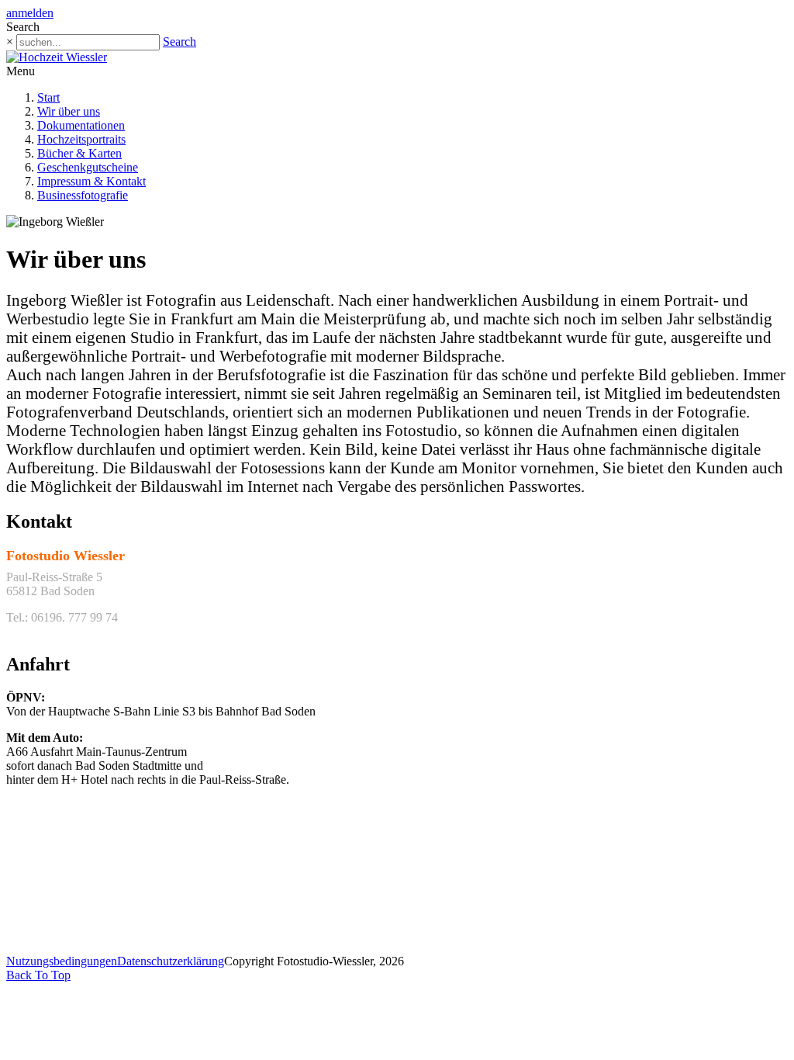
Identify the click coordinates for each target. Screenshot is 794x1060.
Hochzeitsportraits (81, 139)
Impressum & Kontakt (91, 181)
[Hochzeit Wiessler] (56, 57)
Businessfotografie (82, 195)
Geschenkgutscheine (87, 167)
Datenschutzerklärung (170, 961)
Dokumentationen (81, 125)
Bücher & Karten (79, 153)
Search (179, 41)
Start (48, 97)
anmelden (30, 12)
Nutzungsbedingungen (61, 961)
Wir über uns (68, 111)
